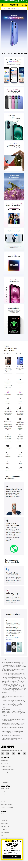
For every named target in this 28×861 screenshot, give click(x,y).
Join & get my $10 (12, 856)
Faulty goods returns (6, 742)
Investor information (5, 802)
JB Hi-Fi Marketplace (6, 812)
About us (3, 790)
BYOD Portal (4, 805)
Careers (3, 793)
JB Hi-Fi (5, 835)
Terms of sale (16, 832)
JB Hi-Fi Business (5, 809)
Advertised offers (5, 749)
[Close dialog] (20, 846)
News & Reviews (5, 764)
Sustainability (4, 796)
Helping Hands (4, 799)
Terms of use (4, 832)
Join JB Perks (4, 815)
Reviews (3, 777)
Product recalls (4, 758)
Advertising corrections (6, 752)
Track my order (4, 739)
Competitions (4, 771)
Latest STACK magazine (6, 780)
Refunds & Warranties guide (7, 745)
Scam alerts (3, 755)
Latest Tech (3, 768)
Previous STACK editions (7, 783)
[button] (4, 5)
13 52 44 (16, 2)
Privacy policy (16, 829)
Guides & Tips (4, 774)
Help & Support (4, 736)
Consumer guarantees (5, 829)
